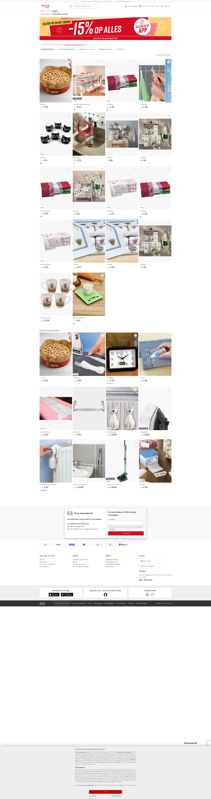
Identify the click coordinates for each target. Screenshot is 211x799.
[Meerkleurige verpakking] (107, 109)
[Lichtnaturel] (107, 216)
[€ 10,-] (56, 80)
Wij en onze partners (81, 752)
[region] (105, 772)
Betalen (75, 562)
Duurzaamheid (44, 566)
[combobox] (88, 6)
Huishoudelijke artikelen (60, 14)
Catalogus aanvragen (79, 564)
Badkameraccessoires (86, 49)
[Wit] (140, 109)
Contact (142, 556)
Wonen (55, 11)
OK (105, 792)
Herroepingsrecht (121, 603)
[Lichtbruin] (41, 109)
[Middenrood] (74, 109)
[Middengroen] (74, 323)
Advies (108, 556)
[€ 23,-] (89, 134)
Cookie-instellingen (116, 796)
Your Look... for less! (47, 556)
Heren (49, 11)
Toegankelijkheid (98, 603)
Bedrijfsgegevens (109, 603)
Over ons (42, 559)
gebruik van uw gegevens (124, 752)
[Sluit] (209, 743)
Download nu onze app (60, 591)
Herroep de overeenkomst (62, 603)
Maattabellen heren (112, 562)
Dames (43, 11)
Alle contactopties (148, 566)
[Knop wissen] (97, 6)
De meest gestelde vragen (81, 566)
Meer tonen (112, 529)
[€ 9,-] (89, 294)
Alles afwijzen (93, 796)
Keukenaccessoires (47, 49)
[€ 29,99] (89, 461)
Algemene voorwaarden (79, 603)
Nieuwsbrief (43, 562)
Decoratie (120, 49)
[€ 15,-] (89, 187)
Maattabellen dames (112, 559)
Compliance (131, 603)
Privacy (89, 603)
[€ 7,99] (56, 294)
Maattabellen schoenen (113, 564)
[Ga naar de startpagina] (45, 6)
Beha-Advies (109, 566)
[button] (40, 44)
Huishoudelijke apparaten (67, 49)
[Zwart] (41, 163)
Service (75, 556)
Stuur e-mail (146, 561)
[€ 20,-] (122, 134)
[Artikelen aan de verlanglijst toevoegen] (69, 61)
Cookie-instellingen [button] (141, 603)
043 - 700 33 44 (145, 580)
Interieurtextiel (45, 14)
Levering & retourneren (80, 559)
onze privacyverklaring (87, 785)
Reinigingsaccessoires (105, 49)
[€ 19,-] (155, 134)
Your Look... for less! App (47, 564)
